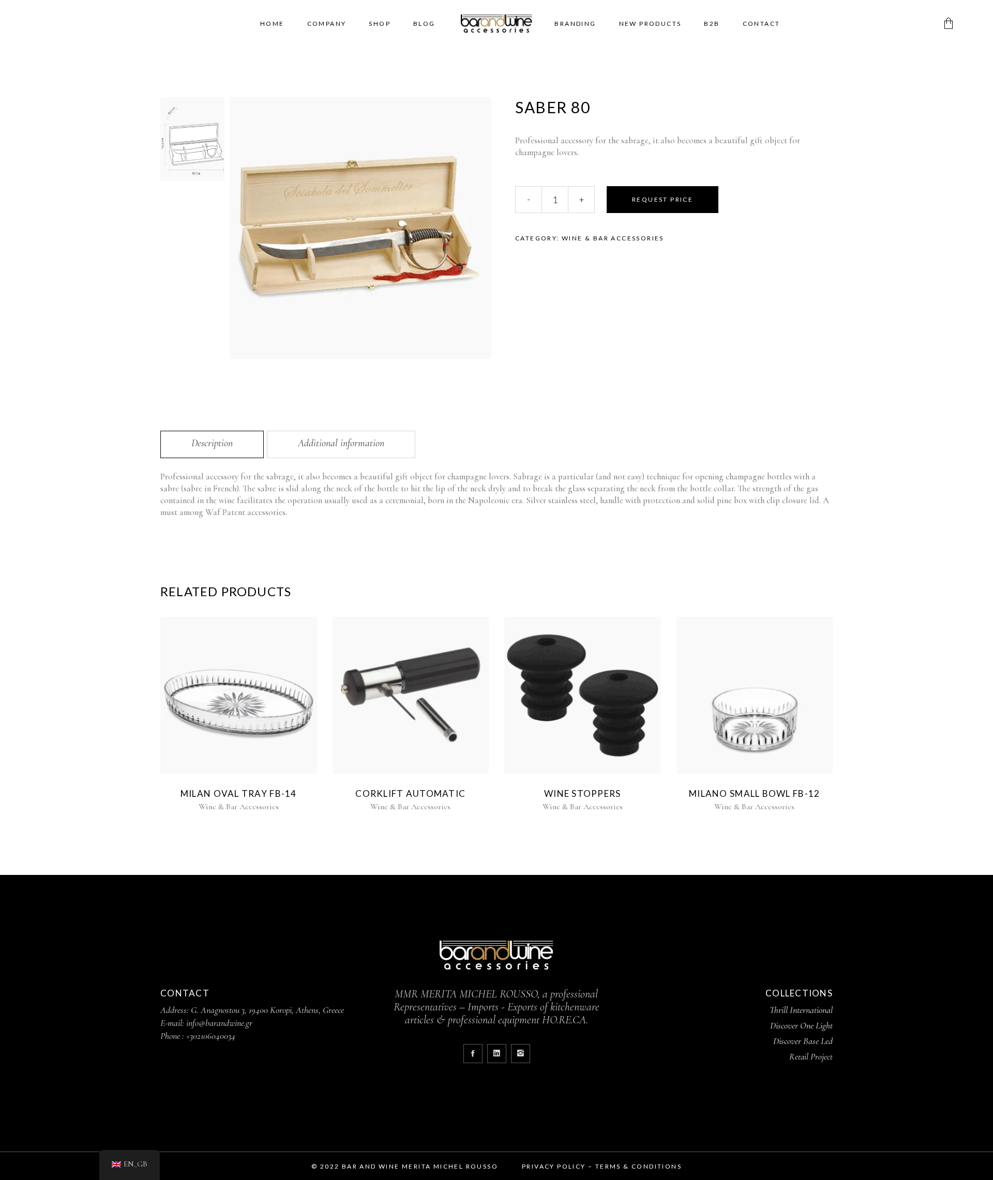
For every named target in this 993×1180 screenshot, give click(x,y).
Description (212, 443)
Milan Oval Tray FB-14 (238, 793)
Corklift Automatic (410, 793)
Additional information (341, 443)
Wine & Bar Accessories (613, 238)
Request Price (662, 199)
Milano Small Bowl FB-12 (754, 793)
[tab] (212, 444)
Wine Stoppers (582, 793)
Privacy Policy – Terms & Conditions (602, 1166)
